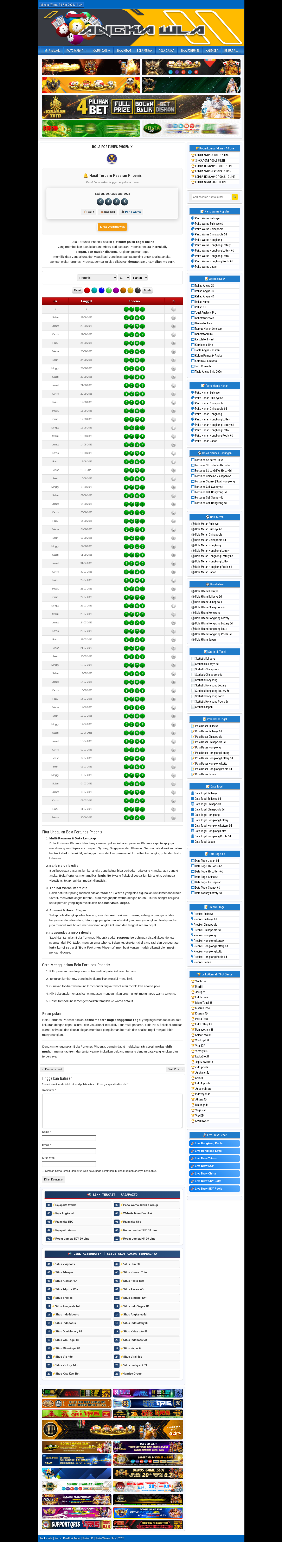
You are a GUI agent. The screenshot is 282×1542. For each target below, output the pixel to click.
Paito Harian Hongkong (208, 414)
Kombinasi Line (203, 344)
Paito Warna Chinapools (208, 229)
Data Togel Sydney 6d (207, 887)
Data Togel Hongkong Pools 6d (212, 836)
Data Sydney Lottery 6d (208, 893)
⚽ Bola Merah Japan (203, 572)
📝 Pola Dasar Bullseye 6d (206, 731)
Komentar (49, 1090)
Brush (147, 290)
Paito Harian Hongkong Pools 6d (213, 435)
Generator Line (203, 323)
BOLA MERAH (145, 50)
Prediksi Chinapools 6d (207, 930)
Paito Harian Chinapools (208, 403)
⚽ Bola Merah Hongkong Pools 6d (211, 566)
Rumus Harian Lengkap (208, 328)
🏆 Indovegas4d (200, 1094)
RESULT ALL (231, 50)
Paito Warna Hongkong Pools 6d (213, 261)
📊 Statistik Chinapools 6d (206, 674)
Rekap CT (200, 307)
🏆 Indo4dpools (200, 1083)
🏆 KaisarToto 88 (201, 1035)
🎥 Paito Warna (131, 211)
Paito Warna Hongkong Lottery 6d (214, 250)
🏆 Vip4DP (197, 1115)
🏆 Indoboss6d (200, 997)
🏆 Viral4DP (198, 1045)
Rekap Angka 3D (204, 291)
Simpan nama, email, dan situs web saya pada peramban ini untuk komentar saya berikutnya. (101, 1170)
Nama (46, 1131)
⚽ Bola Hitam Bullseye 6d (206, 596)
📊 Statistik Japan (202, 707)
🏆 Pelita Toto (199, 1018)
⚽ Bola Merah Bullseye (205, 523)
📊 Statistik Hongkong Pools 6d (210, 701)
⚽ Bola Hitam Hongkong (205, 612)
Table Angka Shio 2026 (208, 371)
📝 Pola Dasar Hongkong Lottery (210, 752)
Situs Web (48, 1157)
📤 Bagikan (108, 211)
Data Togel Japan (204, 841)
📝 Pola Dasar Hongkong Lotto (209, 763)
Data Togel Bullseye (205, 793)
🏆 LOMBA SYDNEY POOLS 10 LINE (211, 171)
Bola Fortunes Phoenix (112, 146)
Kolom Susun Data (205, 361)
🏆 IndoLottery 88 (201, 1024)
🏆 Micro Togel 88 (201, 1002)
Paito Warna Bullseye (207, 218)
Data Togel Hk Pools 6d (208, 866)
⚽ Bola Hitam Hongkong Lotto (209, 628)
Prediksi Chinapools (205, 924)
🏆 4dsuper (198, 992)
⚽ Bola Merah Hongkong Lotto (209, 561)
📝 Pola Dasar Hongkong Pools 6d (211, 769)
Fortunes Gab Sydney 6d (208, 486)
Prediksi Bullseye (203, 913)
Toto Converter (203, 366)
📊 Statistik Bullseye (203, 658)
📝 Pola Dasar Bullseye (204, 726)
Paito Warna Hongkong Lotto (211, 256)
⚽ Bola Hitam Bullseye (204, 591)
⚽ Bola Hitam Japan (203, 639)
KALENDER (212, 50)
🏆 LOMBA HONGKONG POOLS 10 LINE (213, 176)
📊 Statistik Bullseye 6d (205, 664)
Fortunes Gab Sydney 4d (208, 497)
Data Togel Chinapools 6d (209, 809)
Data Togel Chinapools (207, 804)
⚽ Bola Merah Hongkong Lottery (210, 550)
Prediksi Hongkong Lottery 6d (210, 946)
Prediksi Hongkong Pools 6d (210, 956)
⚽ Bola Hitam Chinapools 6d (208, 607)
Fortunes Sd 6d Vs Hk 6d (208, 460)
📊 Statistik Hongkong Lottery (208, 685)
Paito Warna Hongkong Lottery (212, 245)
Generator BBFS (203, 334)
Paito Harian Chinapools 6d (210, 408)
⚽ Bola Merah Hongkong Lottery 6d (212, 556)
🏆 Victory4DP (199, 1051)
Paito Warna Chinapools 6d (210, 234)
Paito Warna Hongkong (208, 239)
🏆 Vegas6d (198, 1110)
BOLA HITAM (124, 50)
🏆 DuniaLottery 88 (202, 1029)
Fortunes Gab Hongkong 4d (210, 503)
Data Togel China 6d (206, 876)
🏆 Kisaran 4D (199, 1013)
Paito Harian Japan (205, 441)
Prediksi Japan (202, 962)
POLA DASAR (166, 50)
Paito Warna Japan (205, 266)
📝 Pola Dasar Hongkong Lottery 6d (212, 758)
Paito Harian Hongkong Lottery (212, 419)
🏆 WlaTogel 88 (200, 1040)
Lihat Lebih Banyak (112, 226)
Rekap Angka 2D (204, 285)
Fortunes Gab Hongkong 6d (210, 492)
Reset (77, 290)
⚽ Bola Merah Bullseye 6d (206, 529)
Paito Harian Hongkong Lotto (211, 430)
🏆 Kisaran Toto (200, 1008)
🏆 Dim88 (197, 986)
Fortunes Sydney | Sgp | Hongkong (214, 481)
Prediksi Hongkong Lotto (208, 951)
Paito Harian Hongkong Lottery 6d (214, 424)
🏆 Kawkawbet (200, 1121)
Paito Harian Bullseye (207, 392)
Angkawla (54, 50)
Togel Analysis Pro (205, 312)
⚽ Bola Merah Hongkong (206, 545)
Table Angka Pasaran (207, 350)
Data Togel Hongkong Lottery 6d (213, 825)
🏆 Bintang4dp (199, 1104)
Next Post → (175, 1069)
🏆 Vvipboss (198, 981)
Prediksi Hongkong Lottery (208, 940)
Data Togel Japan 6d (206, 860)
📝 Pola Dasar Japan (203, 774)
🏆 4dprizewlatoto (202, 1061)
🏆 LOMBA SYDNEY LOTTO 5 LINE (210, 155)
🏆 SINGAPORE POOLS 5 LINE (208, 160)
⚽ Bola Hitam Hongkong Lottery (210, 618)
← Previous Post (52, 1069)
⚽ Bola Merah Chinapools (206, 534)
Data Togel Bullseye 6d (207, 798)
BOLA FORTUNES (190, 50)
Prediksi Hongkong (204, 935)
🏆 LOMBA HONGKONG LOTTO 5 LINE (212, 166)
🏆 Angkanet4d (200, 1072)
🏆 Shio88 (197, 1078)
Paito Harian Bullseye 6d (208, 398)
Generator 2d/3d (204, 318)
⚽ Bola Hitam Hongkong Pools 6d (211, 634)
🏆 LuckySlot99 (200, 1056)
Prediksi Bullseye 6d (205, 919)
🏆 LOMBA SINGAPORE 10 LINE (209, 182)
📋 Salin (89, 211)
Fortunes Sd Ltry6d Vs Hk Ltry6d (213, 470)
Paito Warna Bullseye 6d (208, 223)
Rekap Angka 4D (204, 296)
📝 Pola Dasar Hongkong (206, 747)
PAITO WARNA (74, 50)
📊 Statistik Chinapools (205, 669)
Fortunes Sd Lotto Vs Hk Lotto (212, 465)
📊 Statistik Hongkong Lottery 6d (210, 690)
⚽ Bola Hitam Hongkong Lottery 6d (212, 623)
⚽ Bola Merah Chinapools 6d (208, 540)
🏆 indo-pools (199, 1067)
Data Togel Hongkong (207, 814)
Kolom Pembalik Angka (208, 355)
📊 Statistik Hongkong (204, 680)
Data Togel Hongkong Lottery (211, 820)
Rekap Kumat (202, 301)
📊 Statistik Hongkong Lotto (207, 696)
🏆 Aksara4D (199, 1099)
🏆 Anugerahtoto (201, 1088)
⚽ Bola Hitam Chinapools (206, 602)
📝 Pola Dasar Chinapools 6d (208, 742)
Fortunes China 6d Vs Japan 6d (212, 476)
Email (46, 1144)
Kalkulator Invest (204, 339)
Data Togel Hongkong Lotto (210, 831)
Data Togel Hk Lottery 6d (208, 871)
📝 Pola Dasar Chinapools (206, 736)
